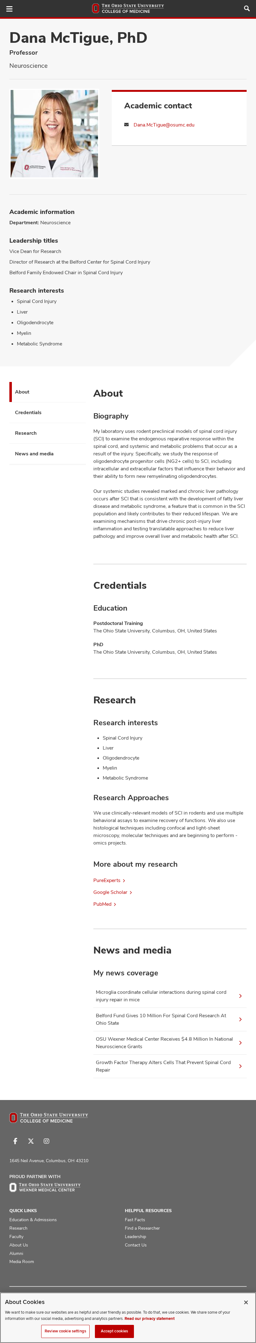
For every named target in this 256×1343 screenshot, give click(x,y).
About (22, 392)
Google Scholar (110, 892)
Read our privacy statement (150, 1318)
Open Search (247, 8)
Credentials (28, 412)
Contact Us (136, 1245)
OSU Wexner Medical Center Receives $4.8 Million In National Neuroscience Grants (164, 1043)
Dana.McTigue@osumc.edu (164, 124)
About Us (18, 1245)
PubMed (102, 904)
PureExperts (107, 880)
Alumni (16, 1253)
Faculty (16, 1236)
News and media (34, 453)
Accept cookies (114, 1331)
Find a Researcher (142, 1228)
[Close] (246, 1302)
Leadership (135, 1236)
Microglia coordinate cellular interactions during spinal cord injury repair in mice (161, 996)
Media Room (21, 1261)
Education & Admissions (33, 1219)
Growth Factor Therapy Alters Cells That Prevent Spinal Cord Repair (163, 1066)
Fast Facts (135, 1219)
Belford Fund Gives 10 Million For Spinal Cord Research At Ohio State (161, 1019)
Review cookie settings (65, 1331)
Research (26, 433)
